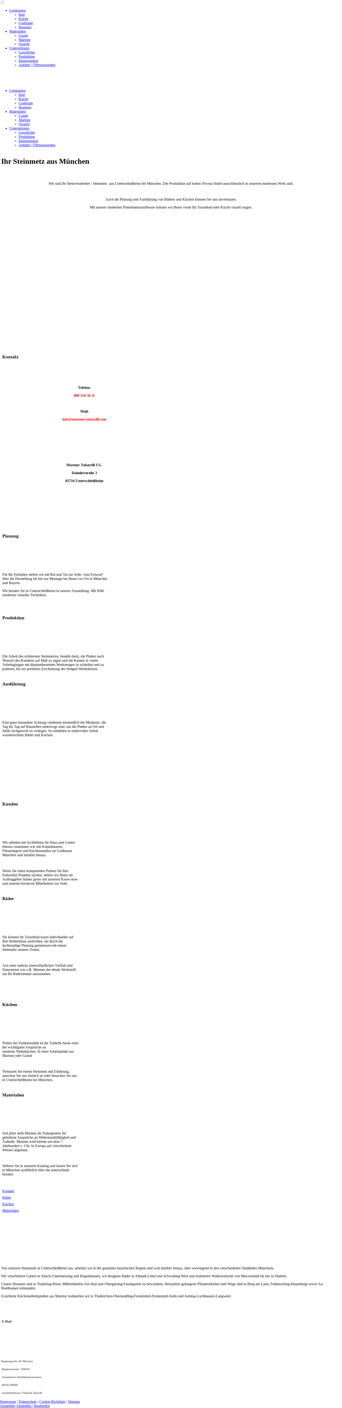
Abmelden (24, 1406)
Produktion (27, 56)
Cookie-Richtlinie (52, 1402)
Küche (23, 19)
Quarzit (24, 44)
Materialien (17, 31)
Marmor (24, 40)
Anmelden (7, 1406)
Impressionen (28, 61)
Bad (22, 15)
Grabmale (26, 23)
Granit (23, 36)
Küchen (8, 1204)
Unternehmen (19, 48)
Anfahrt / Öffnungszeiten (37, 65)
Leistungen (17, 10)
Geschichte (27, 52)
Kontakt (8, 1191)
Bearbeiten (42, 1406)
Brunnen (25, 27)
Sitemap (74, 1402)
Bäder (6, 1197)
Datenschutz (28, 1402)
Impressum (8, 1402)
